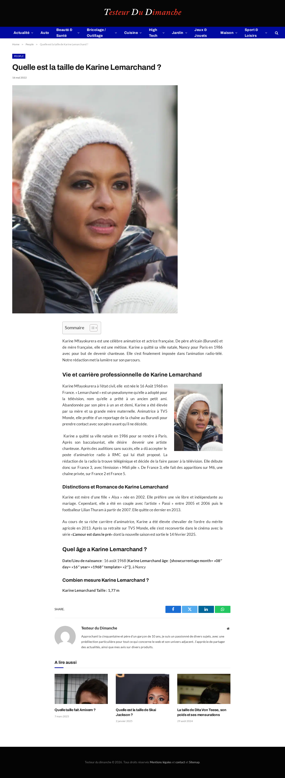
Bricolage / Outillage (96, 32)
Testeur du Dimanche (99, 628)
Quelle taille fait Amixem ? (75, 710)
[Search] (276, 33)
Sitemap (194, 762)
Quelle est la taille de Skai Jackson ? (136, 712)
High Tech (153, 32)
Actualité (21, 33)
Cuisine (131, 33)
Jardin (177, 33)
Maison (227, 33)
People (19, 56)
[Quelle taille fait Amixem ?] (81, 689)
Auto (45, 33)
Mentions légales (160, 762)
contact (180, 762)
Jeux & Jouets (200, 32)
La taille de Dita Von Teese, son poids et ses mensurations (201, 712)
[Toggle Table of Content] (91, 328)
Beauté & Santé (64, 32)
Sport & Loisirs (251, 32)
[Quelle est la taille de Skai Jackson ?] (142, 689)
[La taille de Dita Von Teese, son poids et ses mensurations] (203, 689)
